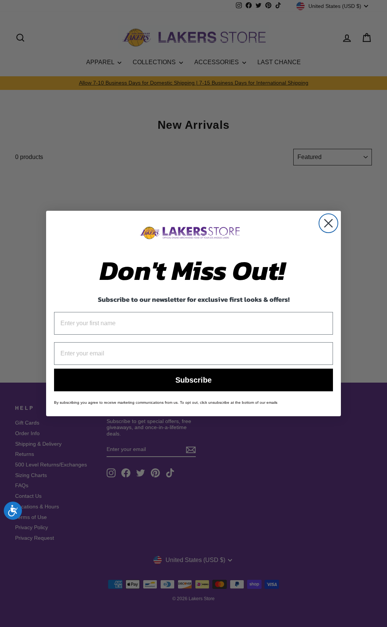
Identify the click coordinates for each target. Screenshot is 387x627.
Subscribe (193, 380)
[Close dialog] (328, 223)
